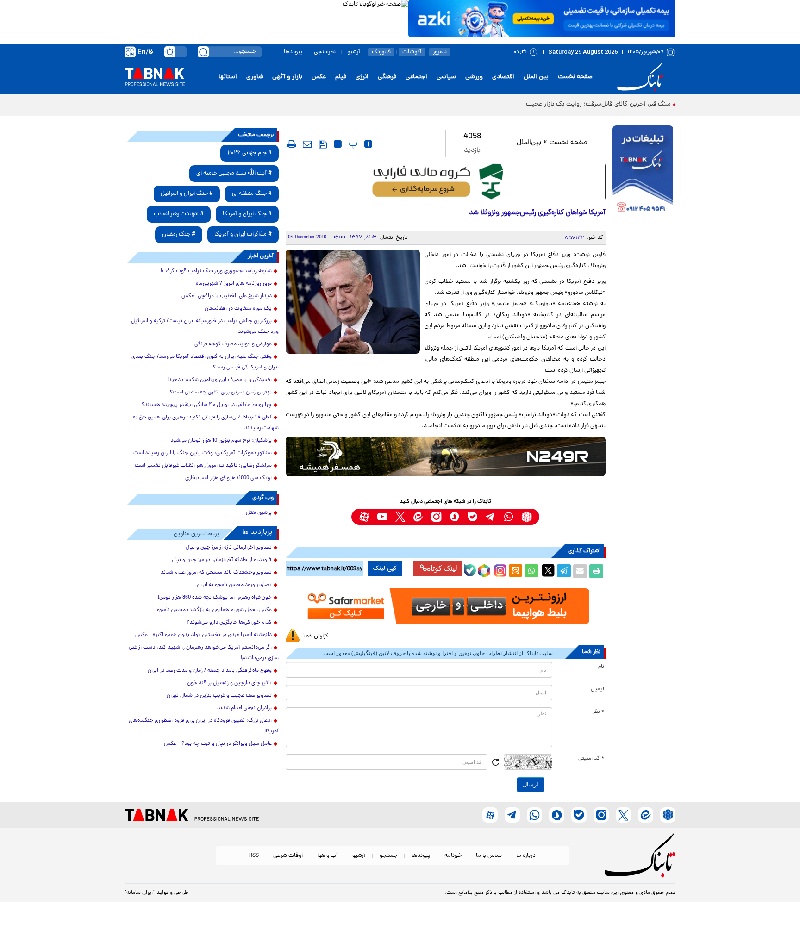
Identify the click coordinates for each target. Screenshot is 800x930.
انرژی (362, 77)
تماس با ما (489, 855)
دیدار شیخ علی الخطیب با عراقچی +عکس (226, 296)
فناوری (254, 77)
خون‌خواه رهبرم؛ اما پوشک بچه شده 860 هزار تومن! (215, 597)
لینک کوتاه (442, 568)
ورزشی (474, 77)
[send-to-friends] (307, 144)
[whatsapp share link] (531, 571)
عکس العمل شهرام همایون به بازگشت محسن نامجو (214, 610)
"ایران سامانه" (140, 893)
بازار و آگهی (287, 77)
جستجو (388, 855)
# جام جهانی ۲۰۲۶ (249, 153)
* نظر (598, 712)
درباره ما (526, 855)
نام (601, 666)
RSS (254, 855)
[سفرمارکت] (445, 606)
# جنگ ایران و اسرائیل (187, 193)
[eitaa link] (418, 517)
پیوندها (293, 52)
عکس (319, 77)
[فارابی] (446, 181)
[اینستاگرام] (499, 569)
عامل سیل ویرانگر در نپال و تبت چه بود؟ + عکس (218, 744)
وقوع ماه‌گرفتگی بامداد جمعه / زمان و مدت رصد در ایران (210, 671)
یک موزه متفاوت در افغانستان (238, 309)
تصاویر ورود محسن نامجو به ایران (234, 585)
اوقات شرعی (288, 855)
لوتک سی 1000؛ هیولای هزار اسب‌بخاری (228, 478)
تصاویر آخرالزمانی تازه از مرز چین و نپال (229, 547)
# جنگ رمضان (178, 234)
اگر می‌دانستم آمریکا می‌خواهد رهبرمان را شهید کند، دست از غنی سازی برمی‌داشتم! (204, 652)
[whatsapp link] (508, 517)
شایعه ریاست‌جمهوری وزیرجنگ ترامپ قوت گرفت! (216, 271)
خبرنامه (453, 855)
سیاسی (446, 77)
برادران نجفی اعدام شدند (244, 708)
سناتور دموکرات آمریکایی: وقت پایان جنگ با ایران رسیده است (202, 453)
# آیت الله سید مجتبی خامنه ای (234, 173)
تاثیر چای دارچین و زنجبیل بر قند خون (229, 683)
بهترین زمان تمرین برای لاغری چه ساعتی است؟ (221, 392)
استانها (228, 77)
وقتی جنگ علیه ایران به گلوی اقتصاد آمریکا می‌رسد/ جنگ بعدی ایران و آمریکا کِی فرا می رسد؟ (205, 362)
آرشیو (353, 52)
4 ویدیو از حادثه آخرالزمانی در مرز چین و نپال (222, 560)
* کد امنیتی (591, 759)
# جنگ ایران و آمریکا (247, 214)
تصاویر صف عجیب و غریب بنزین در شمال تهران (219, 696)
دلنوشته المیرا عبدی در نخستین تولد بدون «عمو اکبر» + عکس (203, 635)
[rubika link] (526, 517)
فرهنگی (387, 77)
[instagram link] (436, 517)
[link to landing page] (641, 77)
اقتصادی (503, 77)
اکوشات (411, 52)
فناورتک (381, 52)
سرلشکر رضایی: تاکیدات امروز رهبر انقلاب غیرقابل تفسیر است (203, 466)
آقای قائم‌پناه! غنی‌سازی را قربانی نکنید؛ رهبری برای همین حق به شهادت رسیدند (206, 422)
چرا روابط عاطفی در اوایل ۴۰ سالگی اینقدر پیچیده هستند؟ (207, 405)
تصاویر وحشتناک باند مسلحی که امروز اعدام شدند (216, 572)
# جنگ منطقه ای (252, 193)
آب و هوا (327, 855)
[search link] (203, 51)
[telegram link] (490, 517)
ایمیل (597, 689)
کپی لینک (385, 568)
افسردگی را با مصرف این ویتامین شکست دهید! (219, 380)
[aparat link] (364, 517)
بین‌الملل (529, 142)
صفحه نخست (575, 77)
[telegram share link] (564, 571)
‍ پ (351, 144)
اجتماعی (416, 77)
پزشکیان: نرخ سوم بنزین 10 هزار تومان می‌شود (221, 441)
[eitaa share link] (515, 571)
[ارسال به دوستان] (580, 571)
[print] (291, 144)
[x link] (400, 517)
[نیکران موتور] (446, 456)
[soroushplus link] (454, 517)
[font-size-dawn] (337, 144)
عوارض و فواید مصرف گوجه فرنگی (233, 344)
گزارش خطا (315, 636)
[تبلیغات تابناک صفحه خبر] (642, 172)
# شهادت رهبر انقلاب (179, 214)
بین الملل (536, 77)
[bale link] (472, 517)
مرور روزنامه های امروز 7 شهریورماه (234, 284)
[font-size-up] (368, 144)
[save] (323, 144)
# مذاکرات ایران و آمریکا (243, 234)
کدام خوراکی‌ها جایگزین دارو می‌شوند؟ (229, 622)
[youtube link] (382, 517)
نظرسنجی (325, 52)
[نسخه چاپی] (596, 571)
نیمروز (440, 52)
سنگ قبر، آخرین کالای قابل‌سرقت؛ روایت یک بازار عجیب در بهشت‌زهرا (580, 104)
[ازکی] (541, 18)
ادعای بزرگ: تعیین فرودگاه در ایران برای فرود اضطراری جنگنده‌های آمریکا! (204, 726)
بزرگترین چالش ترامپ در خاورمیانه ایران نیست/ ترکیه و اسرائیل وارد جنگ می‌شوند (205, 326)
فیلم (340, 77)
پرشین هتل (259, 513)
